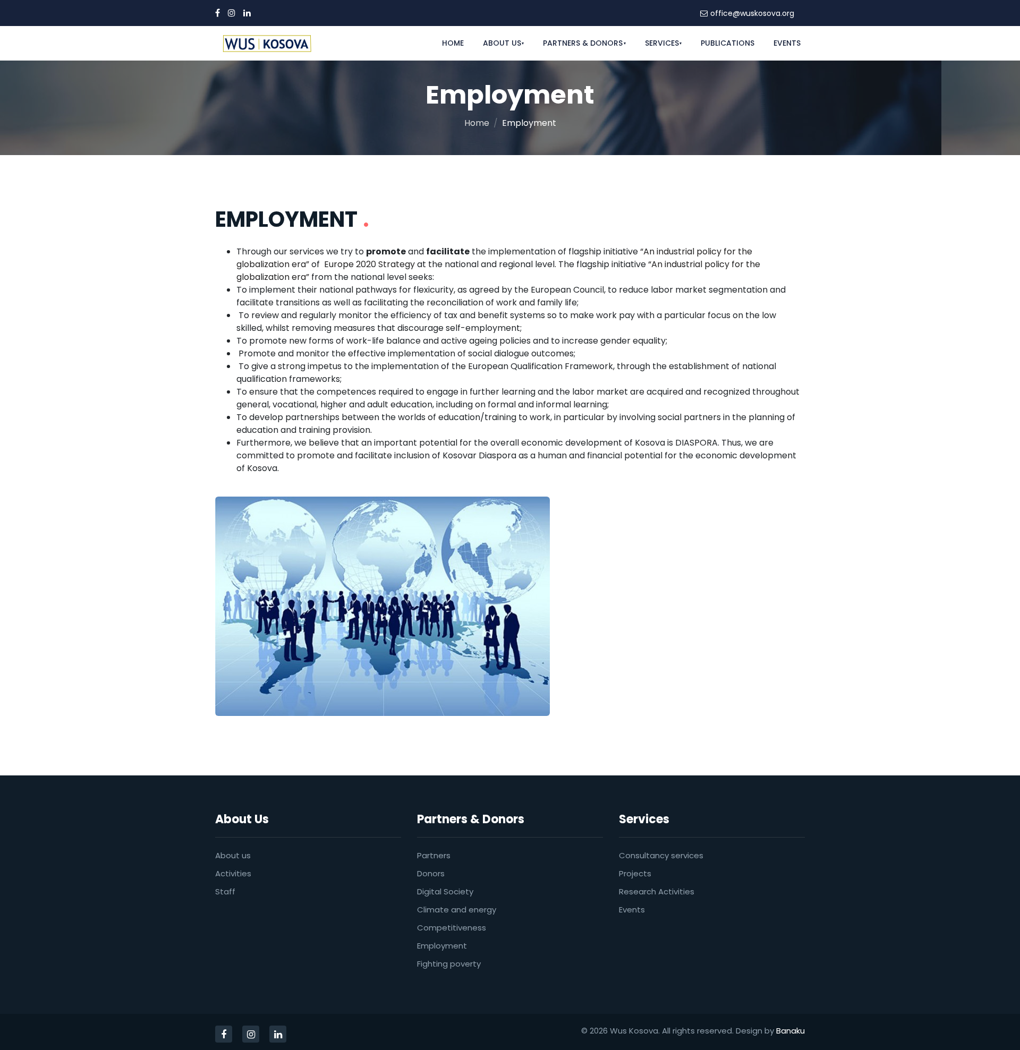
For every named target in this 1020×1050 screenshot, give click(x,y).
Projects (635, 873)
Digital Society (445, 891)
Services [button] (662, 43)
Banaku (790, 1030)
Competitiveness (451, 927)
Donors (431, 873)
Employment (442, 945)
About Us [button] (502, 43)
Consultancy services (661, 855)
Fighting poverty (449, 963)
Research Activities (656, 891)
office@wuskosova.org (752, 13)
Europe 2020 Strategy (369, 264)
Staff (225, 891)
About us (233, 855)
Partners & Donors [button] (583, 43)
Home (453, 43)
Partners (433, 855)
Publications (727, 43)
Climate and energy (456, 909)
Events (787, 43)
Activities (233, 873)
